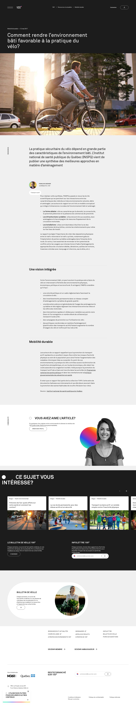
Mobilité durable (79, 7)
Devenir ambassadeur (85, 649)
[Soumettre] (105, 556)
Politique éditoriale (115, 697)
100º (53, 7)
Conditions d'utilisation (74, 697)
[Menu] (10, 7)
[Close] (28, 691)
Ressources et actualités (65, 7)
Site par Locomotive (73, 699)
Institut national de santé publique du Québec (64, 391)
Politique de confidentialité (96, 697)
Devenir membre (55, 649)
